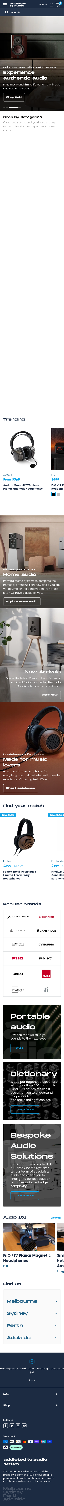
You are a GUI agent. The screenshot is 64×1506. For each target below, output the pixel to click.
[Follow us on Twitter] (12, 1426)
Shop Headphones (20, 788)
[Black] (53, 494)
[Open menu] (5, 4)
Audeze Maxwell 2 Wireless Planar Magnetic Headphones (23, 486)
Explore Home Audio (22, 601)
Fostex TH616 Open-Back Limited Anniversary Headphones (19, 875)
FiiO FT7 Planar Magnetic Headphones (27, 1258)
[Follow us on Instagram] (18, 1426)
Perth (15, 1325)
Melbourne (22, 1301)
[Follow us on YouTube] (24, 1426)
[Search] (7, 12)
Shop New (50, 695)
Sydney (17, 1313)
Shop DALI (14, 97)
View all (56, 1217)
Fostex (7, 861)
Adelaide (19, 1338)
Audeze (7, 474)
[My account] (51, 4)
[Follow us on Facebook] (5, 1426)
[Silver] (58, 494)
